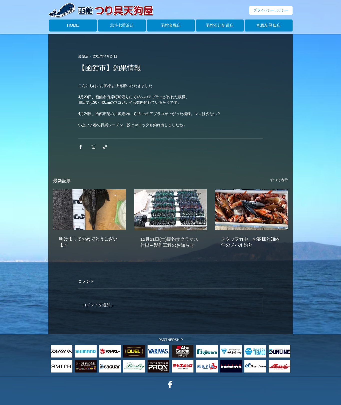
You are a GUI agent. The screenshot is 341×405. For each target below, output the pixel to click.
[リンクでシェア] (105, 146)
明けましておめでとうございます (88, 242)
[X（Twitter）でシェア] (92, 146)
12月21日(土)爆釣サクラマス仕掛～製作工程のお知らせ (169, 242)
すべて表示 (279, 180)
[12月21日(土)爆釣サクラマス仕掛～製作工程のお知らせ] (170, 209)
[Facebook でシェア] (80, 146)
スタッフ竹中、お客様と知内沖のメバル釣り (250, 242)
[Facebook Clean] (170, 384)
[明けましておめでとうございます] (89, 209)
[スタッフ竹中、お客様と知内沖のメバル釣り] (251, 209)
